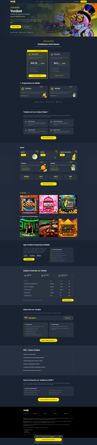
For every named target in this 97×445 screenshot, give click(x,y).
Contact (49, 434)
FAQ (51, 1)
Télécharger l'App (28, 259)
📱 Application (26, 413)
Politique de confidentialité (43, 434)
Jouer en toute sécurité (47, 137)
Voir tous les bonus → (13, 29)
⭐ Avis (45, 413)
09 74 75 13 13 (44, 422)
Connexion (77, 1)
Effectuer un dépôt (67, 300)
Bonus (37, 1)
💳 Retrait (66, 413)
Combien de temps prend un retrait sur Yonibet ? (33, 360)
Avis (48, 1)
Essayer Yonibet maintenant (47, 340)
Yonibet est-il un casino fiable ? (29, 354)
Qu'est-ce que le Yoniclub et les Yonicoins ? (32, 370)
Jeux (45, 1)
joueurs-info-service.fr (28, 429)
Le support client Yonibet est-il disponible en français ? (34, 367)
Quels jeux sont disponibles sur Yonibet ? (31, 364)
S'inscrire (84, 1)
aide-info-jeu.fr (27, 432)
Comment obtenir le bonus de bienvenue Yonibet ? (33, 357)
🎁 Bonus (35, 413)
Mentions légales (35, 434)
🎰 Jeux (55, 413)
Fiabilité (41, 1)
